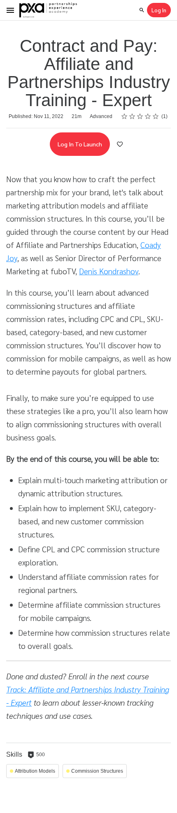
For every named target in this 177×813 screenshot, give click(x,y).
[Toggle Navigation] (10, 10)
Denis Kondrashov (108, 271)
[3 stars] (140, 116)
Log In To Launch (80, 144)
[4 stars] (148, 116)
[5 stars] (156, 116)
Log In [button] (158, 10)
